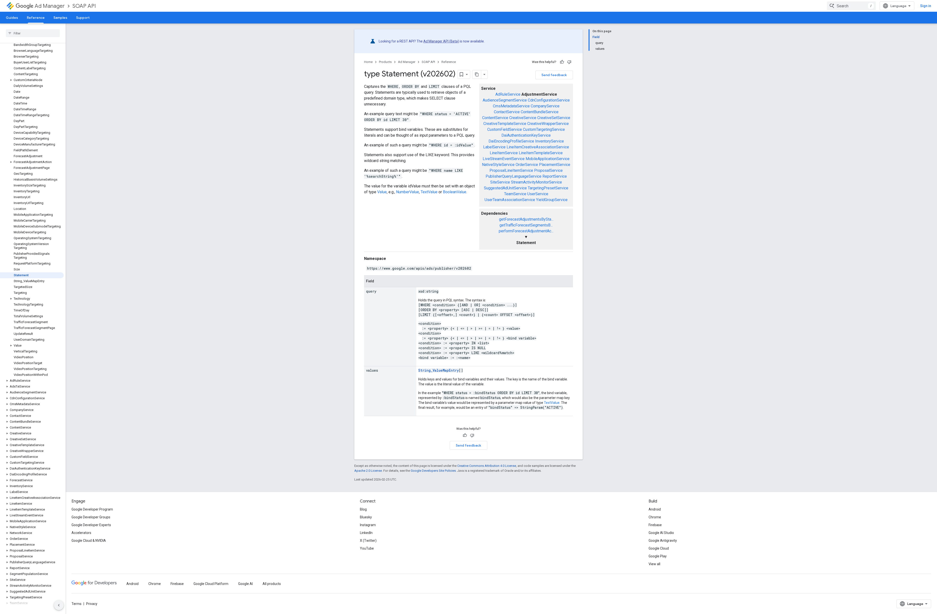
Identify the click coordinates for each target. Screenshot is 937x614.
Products (385, 62)
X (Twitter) (368, 540)
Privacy (91, 604)
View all (654, 564)
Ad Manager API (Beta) (441, 41)
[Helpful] (562, 62)
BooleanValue (454, 192)
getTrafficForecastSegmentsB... (526, 225)
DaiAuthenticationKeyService (526, 135)
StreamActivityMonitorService (536, 182)
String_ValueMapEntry (438, 370)
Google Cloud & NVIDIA (88, 540)
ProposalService (548, 170)
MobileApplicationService (548, 158)
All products (272, 584)
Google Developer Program (92, 509)
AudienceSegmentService (505, 100)
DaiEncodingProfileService (511, 141)
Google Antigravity (663, 540)
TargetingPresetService (548, 188)
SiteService (500, 182)
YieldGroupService (552, 199)
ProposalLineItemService (511, 170)
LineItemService (504, 153)
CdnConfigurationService (549, 100)
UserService (537, 194)
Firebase (655, 525)
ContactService (507, 112)
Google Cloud (659, 548)
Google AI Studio (661, 533)
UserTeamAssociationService (510, 199)
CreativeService (522, 117)
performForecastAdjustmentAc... (526, 231)
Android (655, 509)
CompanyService (545, 106)
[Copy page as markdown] (476, 74)
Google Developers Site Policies (433, 470)
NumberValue (407, 192)
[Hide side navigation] (59, 605)
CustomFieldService (504, 129)
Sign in (925, 6)
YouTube (367, 548)
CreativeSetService (553, 117)
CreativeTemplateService (504, 123)
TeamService (515, 194)
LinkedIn (366, 533)
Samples (60, 17)
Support (83, 17)
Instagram (368, 525)
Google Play (658, 556)
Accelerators (81, 533)
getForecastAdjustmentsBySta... (526, 219)
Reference (36, 17)
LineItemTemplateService (541, 153)
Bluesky (366, 517)
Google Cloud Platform (211, 584)
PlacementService (554, 164)
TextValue (429, 192)
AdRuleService (507, 94)
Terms (76, 604)
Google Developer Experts (91, 525)
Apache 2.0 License (368, 470)
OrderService (527, 164)
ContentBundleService (540, 112)
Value (382, 192)
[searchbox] (33, 33)
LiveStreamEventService (504, 158)
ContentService (495, 117)
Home (368, 62)
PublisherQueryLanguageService (513, 176)
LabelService (494, 147)
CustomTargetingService (544, 129)
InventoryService (549, 141)
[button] (32, 80)
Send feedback (554, 75)
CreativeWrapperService (548, 123)
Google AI (245, 584)
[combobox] (851, 5)
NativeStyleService (498, 164)
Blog (363, 509)
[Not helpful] (569, 62)
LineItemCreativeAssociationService (538, 147)
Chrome (655, 517)
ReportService (554, 176)
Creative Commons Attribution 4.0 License (486, 466)
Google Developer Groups (90, 517)
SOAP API (84, 6)
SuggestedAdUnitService (505, 188)
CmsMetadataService (511, 106)
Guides (12, 17)
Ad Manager (50, 6)
